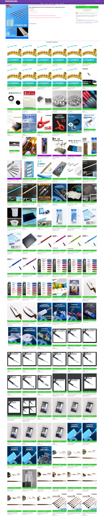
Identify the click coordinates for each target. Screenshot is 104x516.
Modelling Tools (45, 5)
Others (50, 5)
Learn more (96, 20)
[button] (98, 1)
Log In (96, 1)
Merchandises (51, 3)
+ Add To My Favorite (33, 12)
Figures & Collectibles (33, 5)
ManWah (39, 5)
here (89, 10)
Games (46, 3)
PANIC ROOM (62, 3)
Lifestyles (56, 3)
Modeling (54, 5)
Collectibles (42, 3)
